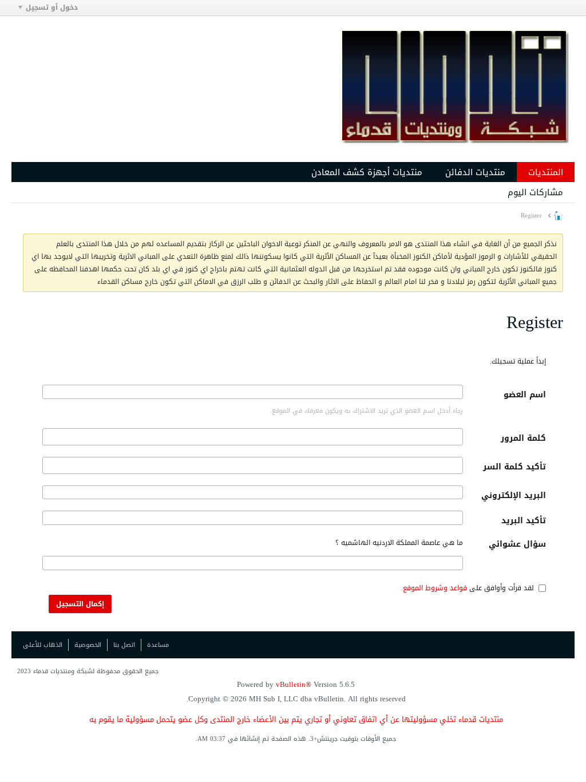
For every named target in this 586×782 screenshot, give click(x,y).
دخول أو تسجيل (52, 7)
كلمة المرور (523, 438)
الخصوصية (87, 645)
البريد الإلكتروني (513, 495)
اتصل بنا (124, 645)
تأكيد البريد (523, 520)
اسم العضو (525, 394)
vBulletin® (293, 684)
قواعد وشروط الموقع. (434, 588)
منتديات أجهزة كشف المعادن (366, 172)
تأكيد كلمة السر (514, 467)
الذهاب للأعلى (42, 645)
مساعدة (158, 645)
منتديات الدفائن (475, 172)
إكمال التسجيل (80, 604)
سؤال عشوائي (517, 544)
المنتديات (545, 172)
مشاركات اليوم (535, 192)
